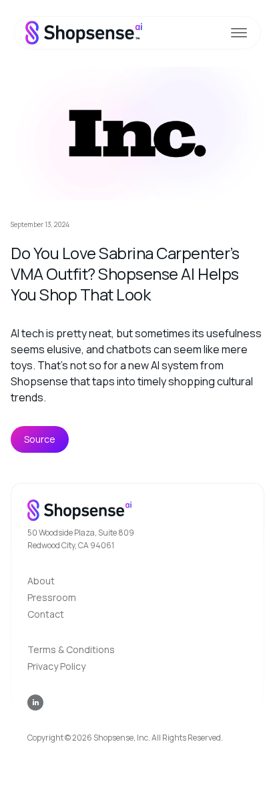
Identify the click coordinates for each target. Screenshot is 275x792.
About (41, 580)
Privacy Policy (56, 666)
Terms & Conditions (71, 649)
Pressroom (51, 597)
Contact (45, 614)
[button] (239, 32)
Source (39, 439)
